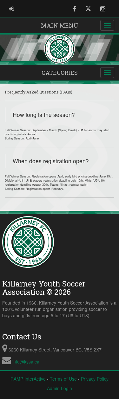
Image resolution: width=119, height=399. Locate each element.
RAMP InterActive (28, 379)
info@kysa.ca (25, 361)
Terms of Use (63, 379)
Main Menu (59, 25)
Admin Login (59, 388)
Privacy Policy (95, 379)
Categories (60, 72)
